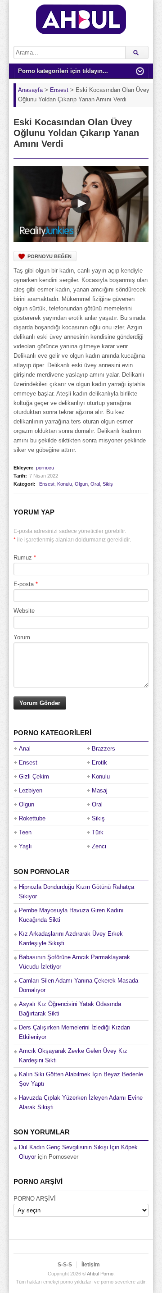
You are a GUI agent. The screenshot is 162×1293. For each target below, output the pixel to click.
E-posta (24, 584)
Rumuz (23, 557)
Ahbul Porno (100, 1273)
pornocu (45, 467)
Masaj (100, 790)
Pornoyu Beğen (49, 256)
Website (24, 610)
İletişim (90, 1264)
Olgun (81, 484)
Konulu (64, 484)
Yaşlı (25, 846)
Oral (95, 484)
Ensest (46, 484)
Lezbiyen (30, 790)
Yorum (22, 637)
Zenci (99, 846)
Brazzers (103, 748)
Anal (25, 748)
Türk (98, 832)
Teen (25, 832)
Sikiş (108, 484)
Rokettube (32, 818)
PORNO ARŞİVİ (35, 1198)
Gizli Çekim (34, 776)
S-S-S (65, 1264)
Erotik (99, 762)
